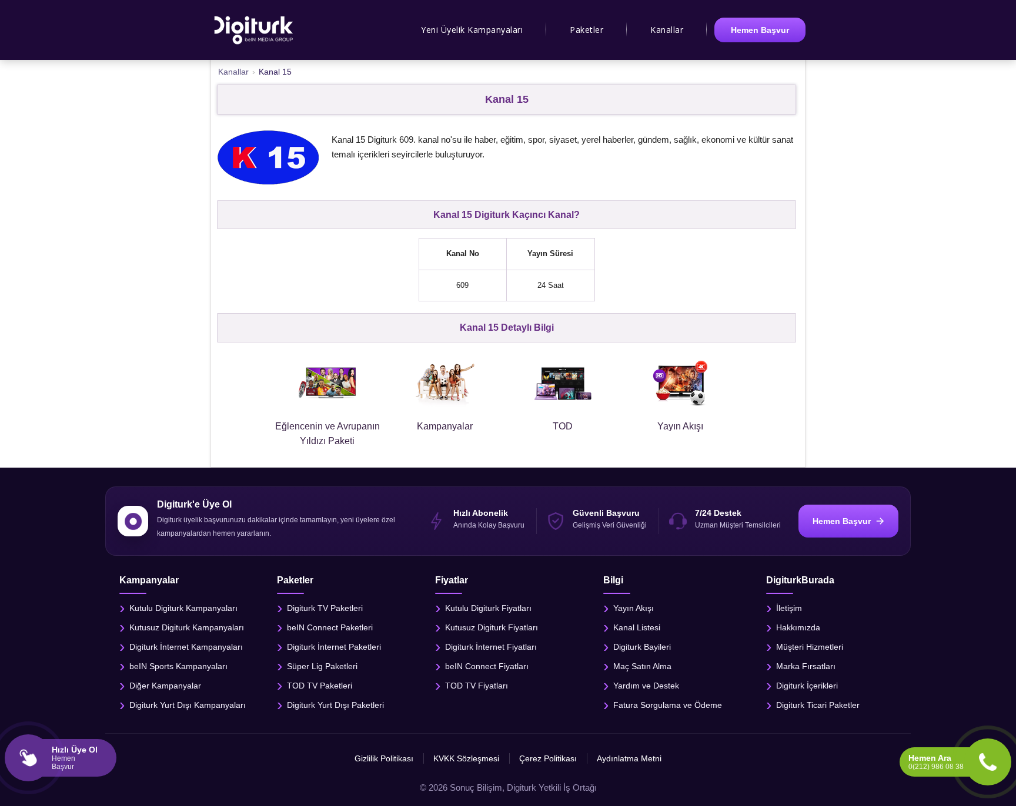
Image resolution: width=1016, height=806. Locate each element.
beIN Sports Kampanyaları (178, 666)
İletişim (789, 608)
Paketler (586, 29)
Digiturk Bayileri (642, 646)
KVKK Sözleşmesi (466, 758)
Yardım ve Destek (646, 685)
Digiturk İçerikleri (807, 685)
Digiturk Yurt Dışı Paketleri (335, 705)
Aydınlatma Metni (629, 758)
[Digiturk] (254, 30)
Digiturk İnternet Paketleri (334, 646)
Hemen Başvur (760, 30)
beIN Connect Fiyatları (487, 666)
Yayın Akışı (633, 608)
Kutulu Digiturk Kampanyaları (183, 608)
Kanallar (666, 29)
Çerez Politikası (548, 758)
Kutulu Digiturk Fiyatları (488, 608)
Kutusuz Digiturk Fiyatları (491, 627)
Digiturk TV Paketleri (325, 608)
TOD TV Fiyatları (476, 685)
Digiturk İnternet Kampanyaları (186, 646)
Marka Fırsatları (805, 666)
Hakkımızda (798, 627)
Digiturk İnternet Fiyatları (491, 646)
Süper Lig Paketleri (322, 666)
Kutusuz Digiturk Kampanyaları (186, 627)
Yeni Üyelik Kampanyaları (472, 29)
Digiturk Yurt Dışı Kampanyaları (187, 705)
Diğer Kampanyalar (165, 685)
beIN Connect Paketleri (330, 627)
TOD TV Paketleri (319, 685)
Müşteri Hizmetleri (809, 646)
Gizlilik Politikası (384, 758)
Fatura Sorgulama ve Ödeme (667, 705)
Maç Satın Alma (642, 666)
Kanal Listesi (636, 627)
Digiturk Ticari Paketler (818, 705)
